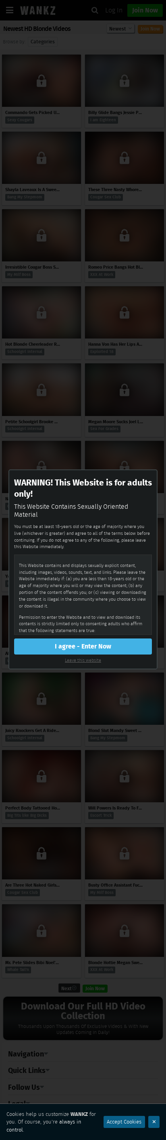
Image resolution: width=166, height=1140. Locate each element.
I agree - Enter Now (83, 646)
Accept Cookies (124, 1122)
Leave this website (83, 660)
